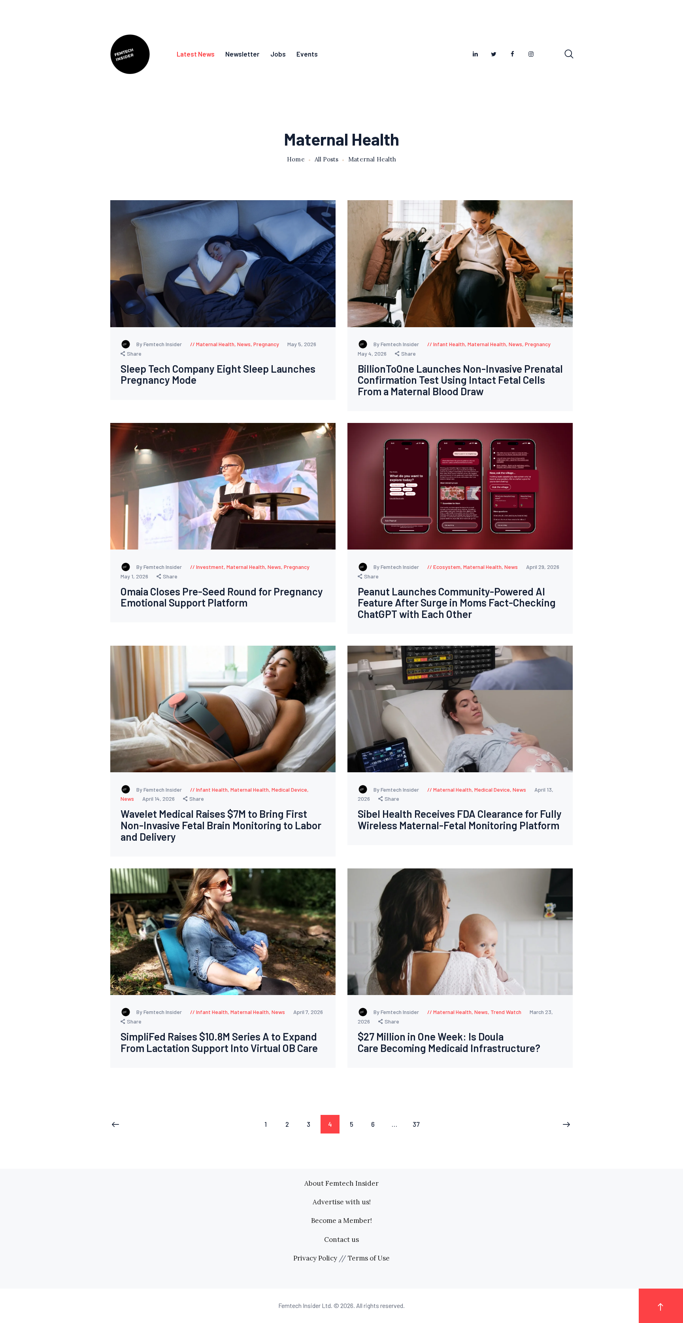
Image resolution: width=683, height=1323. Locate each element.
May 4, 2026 (373, 353)
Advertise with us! (342, 1202)
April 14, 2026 (159, 798)
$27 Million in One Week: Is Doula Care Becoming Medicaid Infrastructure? (449, 1042)
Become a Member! (341, 1220)
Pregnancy (266, 344)
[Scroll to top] (661, 1306)
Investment (210, 566)
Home (296, 159)
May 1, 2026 (135, 576)
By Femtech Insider (159, 344)
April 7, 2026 (308, 1011)
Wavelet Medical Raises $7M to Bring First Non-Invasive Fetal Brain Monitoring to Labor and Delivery (221, 825)
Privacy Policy (315, 1258)
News (244, 344)
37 (419, 1124)
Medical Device (289, 789)
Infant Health (449, 344)
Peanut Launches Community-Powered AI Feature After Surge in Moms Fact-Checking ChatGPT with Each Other (457, 603)
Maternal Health (215, 344)
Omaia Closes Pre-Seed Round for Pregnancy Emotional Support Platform (222, 597)
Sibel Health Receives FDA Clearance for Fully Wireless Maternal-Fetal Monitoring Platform (460, 819)
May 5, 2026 (301, 344)
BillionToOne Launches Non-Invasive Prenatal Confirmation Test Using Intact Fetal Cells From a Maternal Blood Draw (460, 380)
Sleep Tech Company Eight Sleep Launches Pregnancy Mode (218, 374)
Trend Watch (506, 1011)
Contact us (341, 1239)
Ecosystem (446, 566)
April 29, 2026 (542, 566)
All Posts (326, 159)
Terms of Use (369, 1258)
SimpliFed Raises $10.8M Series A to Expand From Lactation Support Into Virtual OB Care (219, 1042)
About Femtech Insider (341, 1183)
